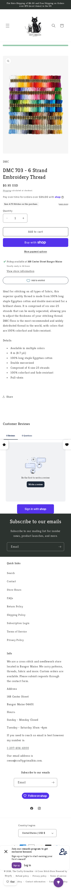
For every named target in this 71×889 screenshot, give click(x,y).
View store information (20, 271)
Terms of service (58, 876)
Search (11, 573)
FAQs (10, 598)
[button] (7, 26)
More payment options (35, 251)
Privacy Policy (15, 640)
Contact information (35, 881)
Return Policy (15, 606)
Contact (11, 581)
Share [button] (9, 396)
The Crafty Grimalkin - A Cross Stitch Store (34, 871)
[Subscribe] (60, 546)
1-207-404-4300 (18, 748)
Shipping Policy (16, 614)
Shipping (7, 190)
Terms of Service (17, 631)
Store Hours (14, 589)
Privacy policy (40, 876)
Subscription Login (18, 623)
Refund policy (22, 876)
